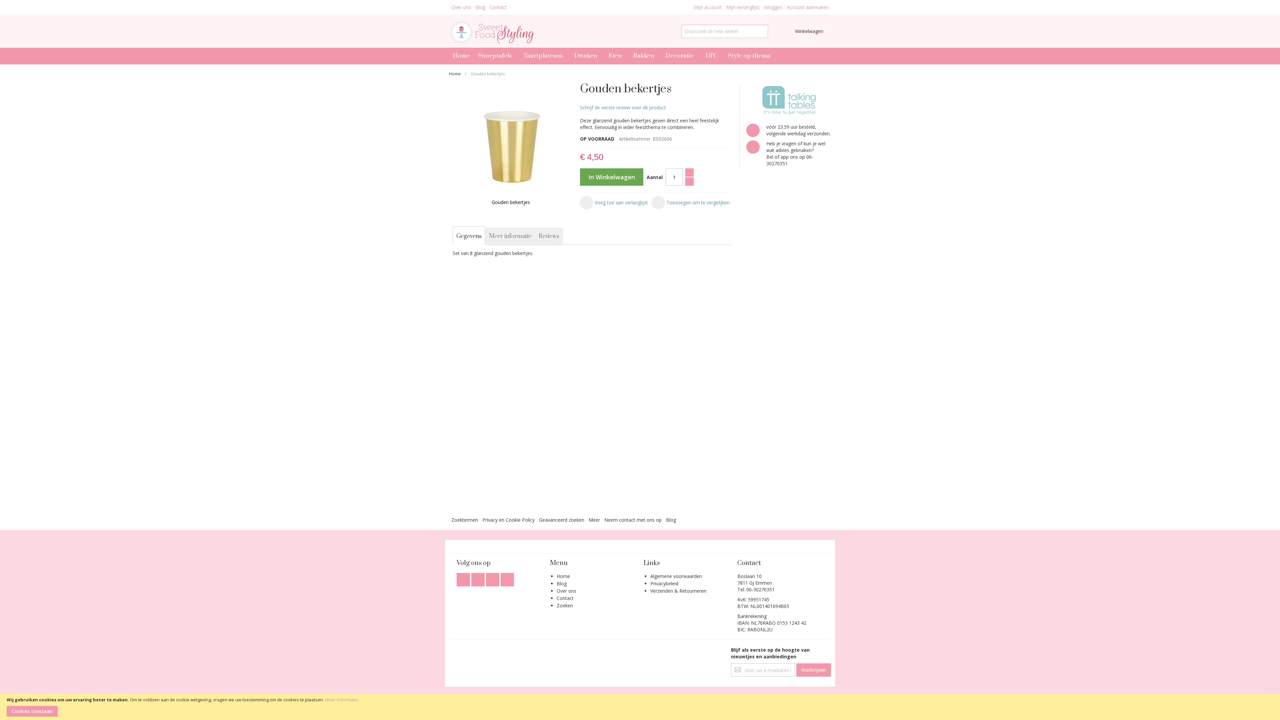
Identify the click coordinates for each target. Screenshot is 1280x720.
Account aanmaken (808, 7)
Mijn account (708, 7)
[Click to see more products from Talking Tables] (788, 100)
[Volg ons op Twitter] (478, 578)
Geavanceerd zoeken (561, 520)
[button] (614, 202)
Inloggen (773, 7)
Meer (594, 520)
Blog (480, 7)
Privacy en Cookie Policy (508, 520)
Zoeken (565, 605)
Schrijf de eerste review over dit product (623, 107)
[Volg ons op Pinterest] (507, 578)
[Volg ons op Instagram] (493, 578)
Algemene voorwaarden (676, 576)
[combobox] (724, 31)
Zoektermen (464, 520)
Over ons (461, 7)
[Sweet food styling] (491, 31)
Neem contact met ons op (633, 520)
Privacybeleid (664, 583)
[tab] (469, 236)
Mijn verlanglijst (743, 7)
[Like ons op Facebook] (464, 578)
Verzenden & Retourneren (678, 591)
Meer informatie (341, 700)
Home (455, 74)
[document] (640, 707)
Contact (498, 7)
